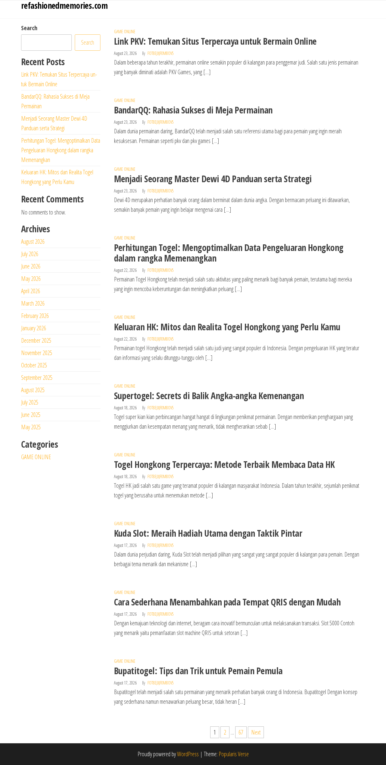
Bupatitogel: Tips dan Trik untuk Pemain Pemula (198, 671)
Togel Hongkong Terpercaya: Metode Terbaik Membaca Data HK (224, 464)
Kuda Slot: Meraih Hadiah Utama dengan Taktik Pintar (208, 533)
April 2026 (30, 291)
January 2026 (33, 328)
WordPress (188, 754)
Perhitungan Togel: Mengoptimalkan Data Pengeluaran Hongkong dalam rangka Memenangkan (228, 252)
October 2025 (34, 365)
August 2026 (33, 241)
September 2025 (36, 377)
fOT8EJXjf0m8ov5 (160, 53)
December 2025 (36, 340)
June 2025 (30, 415)
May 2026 (31, 279)
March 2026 (33, 303)
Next (256, 732)
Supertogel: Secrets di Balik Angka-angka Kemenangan (209, 395)
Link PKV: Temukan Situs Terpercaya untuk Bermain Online (215, 41)
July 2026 (29, 254)
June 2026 (30, 266)
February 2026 (35, 316)
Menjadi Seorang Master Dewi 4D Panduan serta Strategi (213, 179)
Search (29, 28)
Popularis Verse (234, 754)
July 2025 (29, 402)
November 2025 (36, 353)
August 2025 (33, 390)
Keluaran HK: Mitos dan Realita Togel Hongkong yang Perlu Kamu (227, 327)
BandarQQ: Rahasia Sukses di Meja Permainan (193, 110)
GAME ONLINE (124, 31)
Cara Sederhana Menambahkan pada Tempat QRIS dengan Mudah (227, 602)
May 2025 (31, 427)
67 (241, 732)
